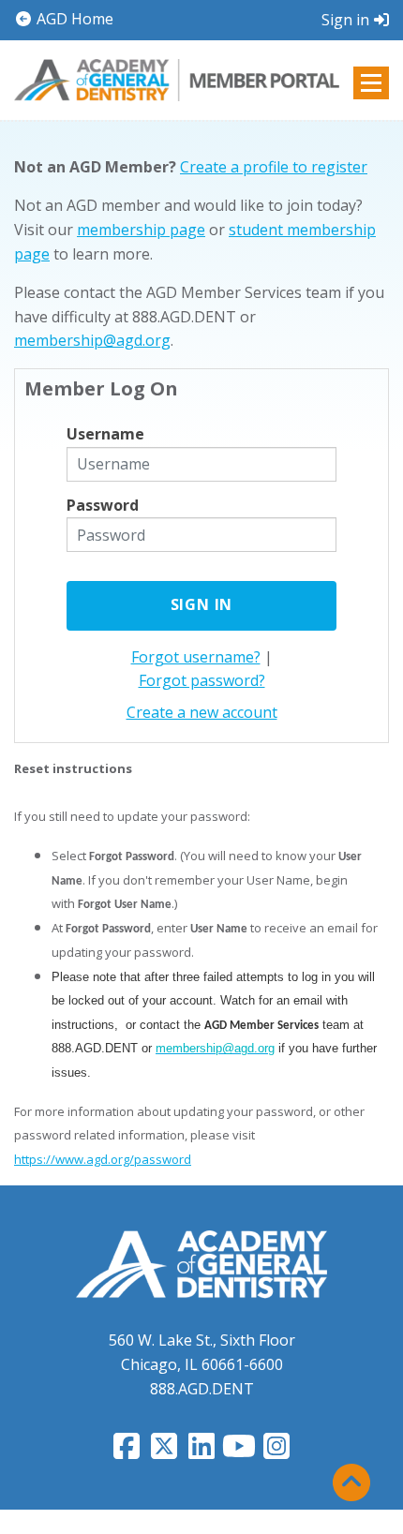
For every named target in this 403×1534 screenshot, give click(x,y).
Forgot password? (202, 680)
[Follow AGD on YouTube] (239, 1451)
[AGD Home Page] (201, 1263)
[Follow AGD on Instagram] (276, 1451)
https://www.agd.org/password (102, 1159)
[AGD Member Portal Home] (176, 78)
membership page (141, 229)
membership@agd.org (92, 340)
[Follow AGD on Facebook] (126, 1451)
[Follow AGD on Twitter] (164, 1451)
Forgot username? (196, 657)
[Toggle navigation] (371, 83)
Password (103, 505)
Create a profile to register (273, 166)
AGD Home (73, 18)
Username (105, 434)
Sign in (345, 19)
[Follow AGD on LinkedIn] (201, 1451)
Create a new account (202, 712)
